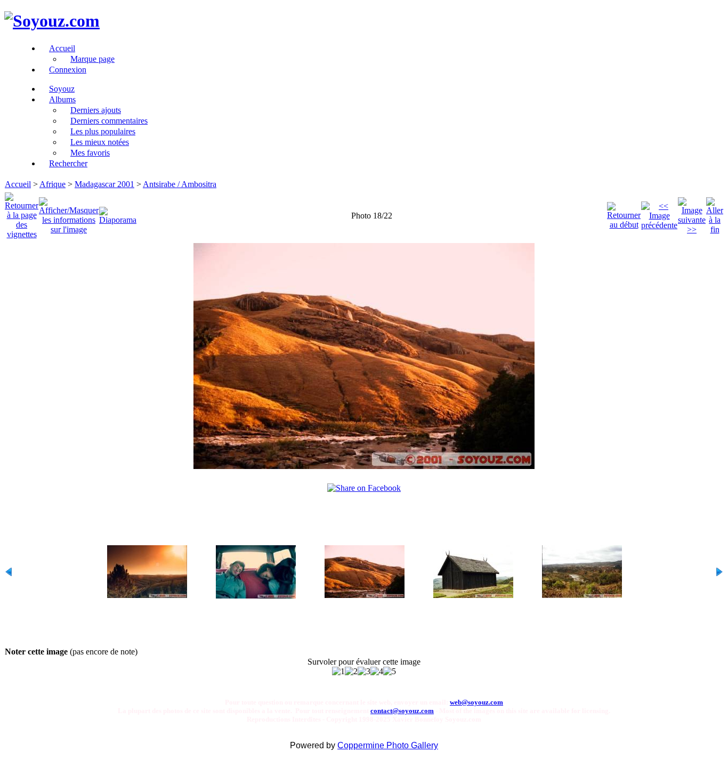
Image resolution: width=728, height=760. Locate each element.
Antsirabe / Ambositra (179, 184)
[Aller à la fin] (714, 212)
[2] (351, 671)
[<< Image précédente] (659, 212)
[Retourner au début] (624, 212)
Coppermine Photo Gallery (387, 745)
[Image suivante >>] (692, 212)
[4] (376, 671)
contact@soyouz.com (402, 711)
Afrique (52, 184)
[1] (338, 671)
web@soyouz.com (476, 702)
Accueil (18, 184)
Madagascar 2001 (104, 184)
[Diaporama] (117, 212)
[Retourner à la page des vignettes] (21, 212)
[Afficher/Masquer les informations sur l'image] (69, 212)
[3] (364, 671)
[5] (389, 671)
